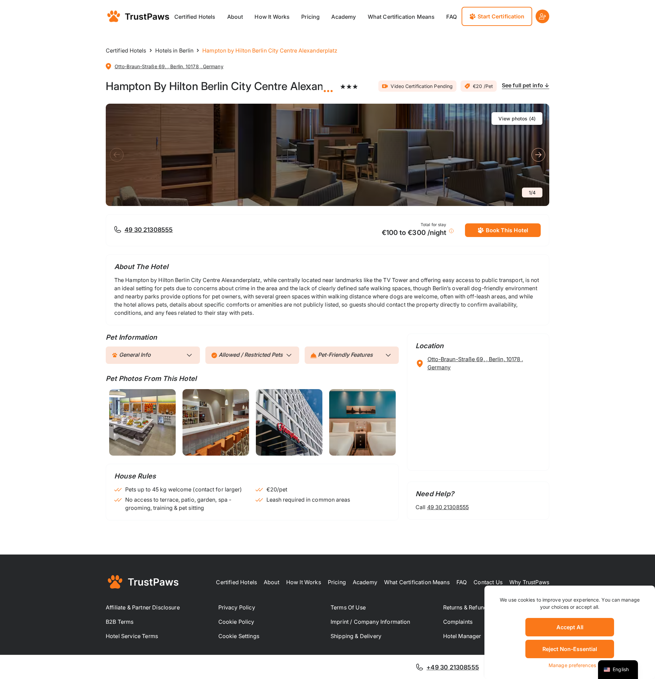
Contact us (488, 582)
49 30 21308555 (149, 229)
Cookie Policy (236, 621)
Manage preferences (572, 665)
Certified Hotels (195, 16)
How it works (303, 582)
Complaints (458, 621)
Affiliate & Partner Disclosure (143, 607)
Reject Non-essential (569, 649)
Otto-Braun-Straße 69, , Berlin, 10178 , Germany (169, 66)
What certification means (401, 16)
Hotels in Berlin (174, 50)
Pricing (310, 16)
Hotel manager (462, 636)
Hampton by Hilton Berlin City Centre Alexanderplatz (214, 86)
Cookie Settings (238, 636)
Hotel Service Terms (132, 636)
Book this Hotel (507, 230)
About (235, 16)
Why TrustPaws (529, 582)
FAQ (451, 16)
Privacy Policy (236, 607)
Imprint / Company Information (370, 621)
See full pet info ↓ (525, 85)
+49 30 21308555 (452, 667)
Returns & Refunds (466, 607)
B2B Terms (119, 621)
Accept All (569, 627)
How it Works (272, 16)
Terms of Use (348, 607)
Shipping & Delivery (356, 636)
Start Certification (501, 16)
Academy (343, 16)
